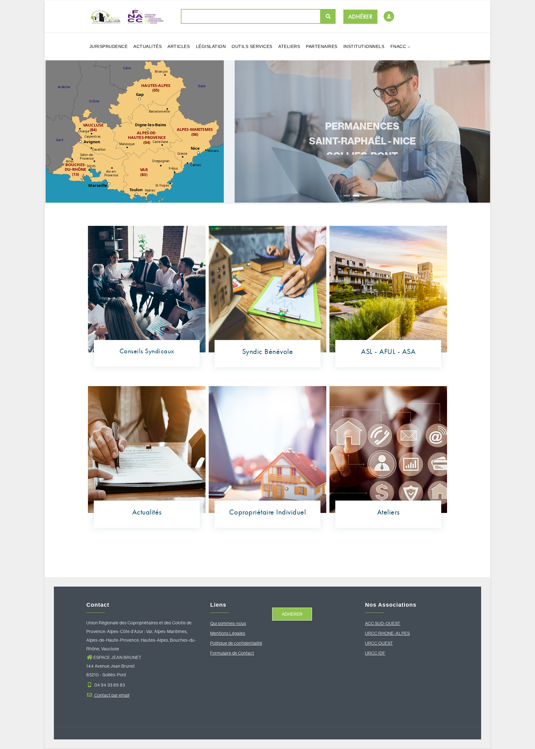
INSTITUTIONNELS (364, 46)
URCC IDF (375, 653)
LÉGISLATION (211, 46)
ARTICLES (178, 46)
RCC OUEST (380, 643)
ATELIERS (289, 46)
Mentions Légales (227, 633)
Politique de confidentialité (236, 643)
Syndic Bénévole (267, 351)
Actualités (147, 512)
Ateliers (388, 512)
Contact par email (111, 695)
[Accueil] (125, 16)
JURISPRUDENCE (108, 46)
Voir (362, 188)
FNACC (398, 46)
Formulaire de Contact (232, 653)
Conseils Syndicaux (147, 351)
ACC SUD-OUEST (382, 623)
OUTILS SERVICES (252, 46)
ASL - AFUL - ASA (388, 351)
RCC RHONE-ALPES (389, 633)
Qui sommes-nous (228, 623)
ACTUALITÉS (147, 46)
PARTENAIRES (321, 46)
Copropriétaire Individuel (267, 512)
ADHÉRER (360, 16)
